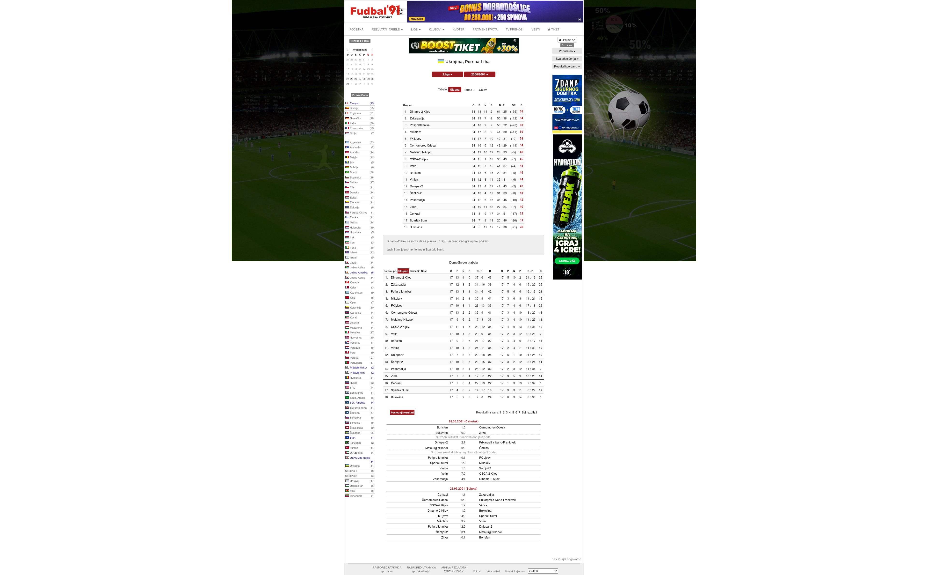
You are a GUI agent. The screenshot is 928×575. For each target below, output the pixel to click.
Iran (362, 242)
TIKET (555, 29)
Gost (424, 271)
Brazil (362, 172)
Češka (362, 182)
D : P (502, 105)
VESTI (535, 29)
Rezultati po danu (566, 66)
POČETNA (356, 29)
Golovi (483, 90)
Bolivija (362, 167)
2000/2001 (478, 74)
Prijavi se (569, 40)
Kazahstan (362, 292)
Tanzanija (362, 442)
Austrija (362, 152)
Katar (362, 287)
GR (513, 105)
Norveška (362, 337)
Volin (413, 166)
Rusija (362, 382)
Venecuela (362, 496)
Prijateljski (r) (362, 372)
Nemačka (362, 118)
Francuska (362, 128)
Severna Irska (362, 407)
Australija (362, 147)
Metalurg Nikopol (421, 152)
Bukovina (416, 227)
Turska (362, 448)
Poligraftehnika (420, 125)
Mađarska (362, 327)
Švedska (362, 433)
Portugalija (362, 362)
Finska (362, 217)
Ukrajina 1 (360, 470)
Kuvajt (362, 317)
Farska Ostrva (362, 212)
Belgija (362, 157)
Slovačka (362, 417)
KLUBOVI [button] (435, 29)
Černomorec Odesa (423, 145)
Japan (362, 262)
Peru (362, 352)
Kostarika (362, 312)
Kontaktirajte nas (515, 571)
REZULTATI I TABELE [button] (386, 29)
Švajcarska (362, 427)
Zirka (413, 207)
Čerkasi (415, 213)
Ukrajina (362, 465)
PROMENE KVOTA (485, 29)
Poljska (362, 357)
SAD (362, 387)
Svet (362, 437)
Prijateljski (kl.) (362, 367)
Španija (362, 108)
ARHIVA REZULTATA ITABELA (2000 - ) (454, 569)
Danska (362, 192)
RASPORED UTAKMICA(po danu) (387, 569)
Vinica (414, 179)
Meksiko (362, 332)
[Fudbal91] (376, 11)
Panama (362, 342)
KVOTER (458, 29)
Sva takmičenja (566, 58)
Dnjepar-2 (416, 186)
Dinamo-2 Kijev (420, 111)
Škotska (362, 412)
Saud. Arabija (362, 397)
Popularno (566, 51)
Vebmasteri (493, 571)
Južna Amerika (362, 272)
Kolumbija (362, 307)
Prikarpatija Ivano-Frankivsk (497, 442)
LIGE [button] (414, 29)
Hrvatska (362, 232)
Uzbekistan (362, 485)
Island (362, 252)
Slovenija (362, 422)
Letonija (362, 322)
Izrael (362, 257)
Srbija (362, 133)
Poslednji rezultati (402, 412)
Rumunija (362, 377)
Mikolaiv (415, 132)
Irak (362, 237)
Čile (362, 187)
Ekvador (362, 202)
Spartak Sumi (419, 220)
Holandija (362, 227)
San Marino (362, 392)
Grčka (362, 222)
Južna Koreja (362, 277)
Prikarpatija (417, 200)
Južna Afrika (362, 267)
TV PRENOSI (514, 29)
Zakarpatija (417, 118)
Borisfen (415, 172)
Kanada (362, 282)
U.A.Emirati (362, 452)
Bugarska (362, 177)
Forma (468, 90)
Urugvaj (362, 481)
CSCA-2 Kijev (419, 159)
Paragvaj (362, 347)
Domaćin (415, 271)
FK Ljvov (415, 138)
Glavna (455, 89)
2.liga (446, 74)
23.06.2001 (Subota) (463, 488)
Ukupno (403, 271)
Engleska (362, 113)
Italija (362, 123)
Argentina (362, 142)
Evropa (362, 103)
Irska (362, 247)
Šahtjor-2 (416, 193)
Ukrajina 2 (360, 476)
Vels (362, 491)
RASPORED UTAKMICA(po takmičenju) (421, 569)
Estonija (362, 207)
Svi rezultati (529, 412)
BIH (362, 162)
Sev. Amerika (362, 402)
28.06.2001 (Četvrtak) (463, 421)
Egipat (362, 197)
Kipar (362, 302)
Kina (362, 297)
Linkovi (477, 571)
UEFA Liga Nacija (362, 458)
